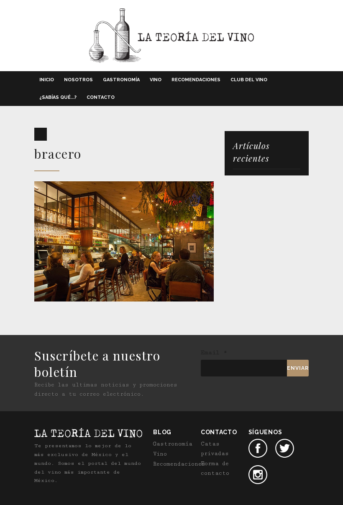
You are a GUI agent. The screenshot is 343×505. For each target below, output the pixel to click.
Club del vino (248, 79)
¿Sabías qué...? (58, 97)
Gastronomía (121, 79)
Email (214, 352)
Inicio (46, 79)
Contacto (101, 97)
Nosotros (78, 79)
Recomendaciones (196, 79)
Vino (155, 79)
